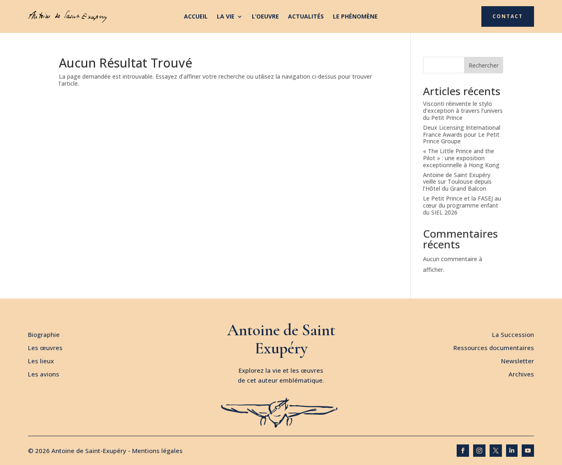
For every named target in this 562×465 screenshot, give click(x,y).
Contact (507, 16)
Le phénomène (355, 17)
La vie (226, 17)
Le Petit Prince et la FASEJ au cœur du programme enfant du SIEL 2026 (462, 205)
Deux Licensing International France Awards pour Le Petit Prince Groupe (461, 134)
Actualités (306, 17)
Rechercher (484, 65)
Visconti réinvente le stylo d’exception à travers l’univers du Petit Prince (463, 111)
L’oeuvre (265, 17)
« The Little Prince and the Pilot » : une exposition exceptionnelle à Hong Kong (461, 158)
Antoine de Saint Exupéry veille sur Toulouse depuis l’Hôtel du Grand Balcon (457, 182)
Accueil (196, 17)
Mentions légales (157, 450)
